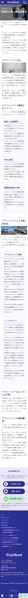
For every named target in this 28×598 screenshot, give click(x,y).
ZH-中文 (24, 583)
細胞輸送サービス (8, 546)
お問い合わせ (4, 522)
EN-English (18, 583)
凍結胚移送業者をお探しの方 (11, 530)
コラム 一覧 (4, 520)
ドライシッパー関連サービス (15, 22)
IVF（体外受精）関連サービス (9, 527)
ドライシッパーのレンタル (10, 540)
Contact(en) (4, 525)
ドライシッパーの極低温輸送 (11, 537)
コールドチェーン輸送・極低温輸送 (12, 544)
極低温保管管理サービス (9, 542)
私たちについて (5, 517)
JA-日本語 (12, 583)
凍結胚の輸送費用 (8, 532)
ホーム (3, 515)
